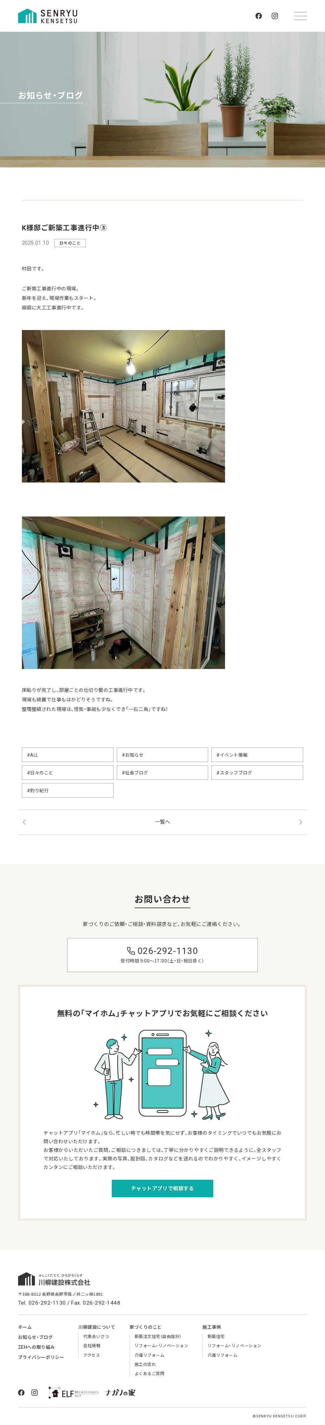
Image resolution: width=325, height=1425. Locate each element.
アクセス (91, 1355)
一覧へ (162, 822)
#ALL (32, 755)
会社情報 (91, 1345)
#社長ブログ (135, 772)
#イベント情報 (232, 755)
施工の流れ (145, 1364)
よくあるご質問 (150, 1373)
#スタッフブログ (234, 772)
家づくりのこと (145, 1327)
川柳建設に (96, 1327)
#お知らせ (133, 755)
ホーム (25, 1327)
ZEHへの (36, 1347)
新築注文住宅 (158, 1336)
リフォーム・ (162, 1345)
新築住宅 (216, 1336)
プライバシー (41, 1357)
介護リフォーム (150, 1355)
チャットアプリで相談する (162, 1188)
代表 (96, 1336)
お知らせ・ (35, 1337)
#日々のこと (40, 772)
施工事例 (211, 1327)
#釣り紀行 (38, 790)
